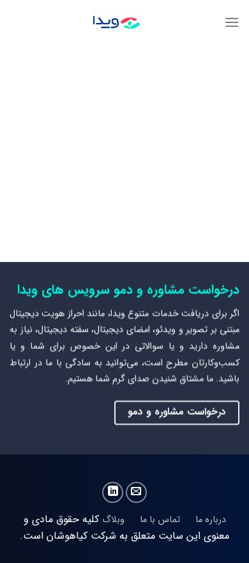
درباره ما (210, 520)
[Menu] (231, 22)
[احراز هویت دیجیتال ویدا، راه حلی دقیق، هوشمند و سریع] (117, 22)
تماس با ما (158, 520)
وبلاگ (113, 520)
